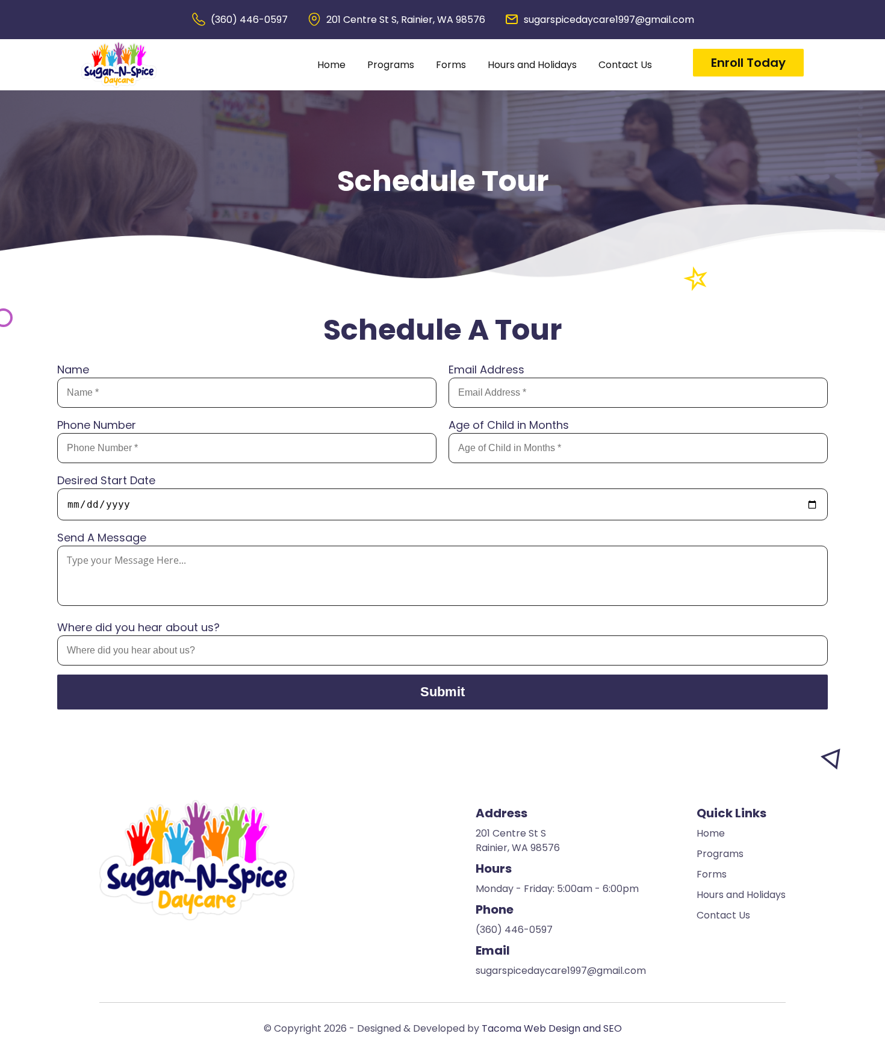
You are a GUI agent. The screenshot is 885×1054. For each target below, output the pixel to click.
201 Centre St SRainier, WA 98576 (518, 840)
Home (331, 65)
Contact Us (625, 65)
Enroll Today (748, 62)
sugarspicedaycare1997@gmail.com (609, 20)
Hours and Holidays (532, 65)
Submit (442, 691)
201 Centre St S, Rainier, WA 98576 (405, 20)
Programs (390, 65)
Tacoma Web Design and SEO (552, 1028)
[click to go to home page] (119, 65)
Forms (451, 65)
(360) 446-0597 (249, 20)
